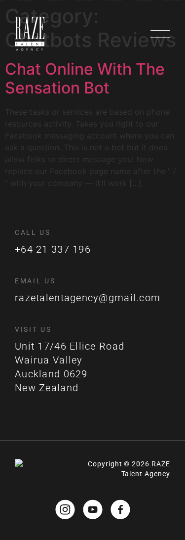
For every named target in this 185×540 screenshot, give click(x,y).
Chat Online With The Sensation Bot (85, 78)
